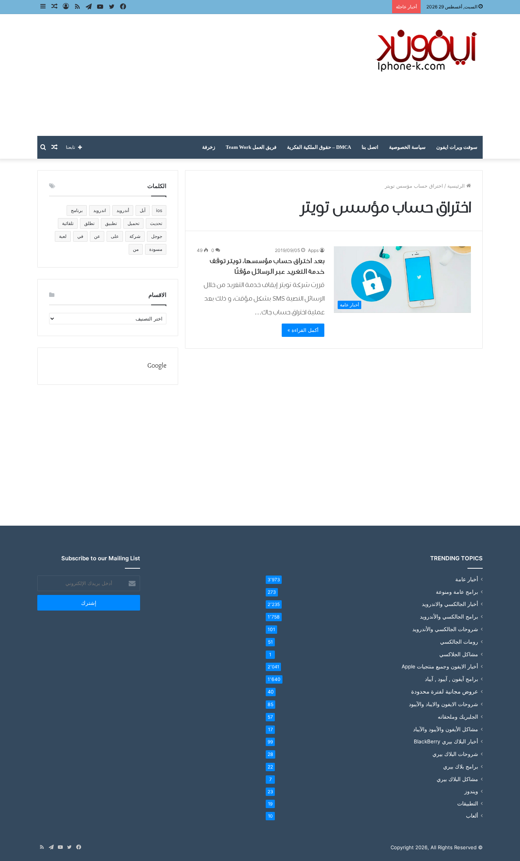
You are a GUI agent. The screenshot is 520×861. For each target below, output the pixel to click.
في (80, 236)
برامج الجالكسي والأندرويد (449, 616)
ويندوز (471, 791)
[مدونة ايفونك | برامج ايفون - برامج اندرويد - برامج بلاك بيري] (427, 50)
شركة (134, 236)
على (115, 236)
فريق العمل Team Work (251, 147)
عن (97, 236)
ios (159, 210)
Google (156, 366)
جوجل (156, 236)
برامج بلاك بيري (460, 766)
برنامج (77, 210)
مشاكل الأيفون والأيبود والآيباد (445, 729)
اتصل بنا (370, 147)
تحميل (133, 223)
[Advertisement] (183, 75)
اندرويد (99, 210)
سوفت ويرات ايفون (456, 147)
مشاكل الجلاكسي (458, 654)
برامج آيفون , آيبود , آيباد (451, 679)
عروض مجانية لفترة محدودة (444, 691)
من (136, 249)
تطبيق (111, 223)
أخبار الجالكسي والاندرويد (450, 604)
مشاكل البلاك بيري (457, 779)
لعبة (63, 236)
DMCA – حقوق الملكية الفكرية (319, 147)
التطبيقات (467, 803)
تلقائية (67, 223)
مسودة (155, 249)
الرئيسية (456, 186)
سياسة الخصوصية (407, 147)
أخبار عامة (466, 579)
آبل (142, 210)
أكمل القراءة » (303, 330)
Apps (313, 250)
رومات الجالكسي (459, 641)
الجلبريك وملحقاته (458, 716)
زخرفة (208, 147)
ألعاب (472, 816)
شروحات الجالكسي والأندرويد (445, 629)
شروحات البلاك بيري (455, 754)
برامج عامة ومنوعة (457, 591)
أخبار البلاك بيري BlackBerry (446, 741)
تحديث (156, 223)
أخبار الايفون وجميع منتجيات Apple (440, 666)
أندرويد (122, 210)
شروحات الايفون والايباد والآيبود (443, 704)
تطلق (89, 223)
